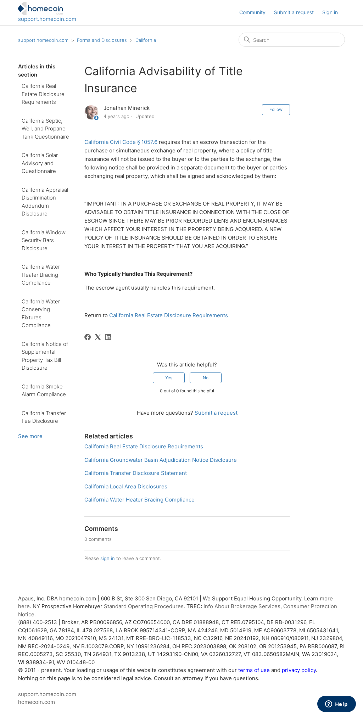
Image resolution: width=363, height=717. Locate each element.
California (145, 40)
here (24, 606)
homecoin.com (36, 702)
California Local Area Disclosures (125, 486)
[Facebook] (87, 337)
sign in (107, 558)
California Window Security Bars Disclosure (44, 240)
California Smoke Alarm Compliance (44, 390)
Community (252, 12)
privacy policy (299, 670)
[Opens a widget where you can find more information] (336, 704)
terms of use (254, 670)
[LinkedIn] (108, 337)
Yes (168, 377)
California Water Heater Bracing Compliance (41, 274)
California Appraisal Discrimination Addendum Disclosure (45, 201)
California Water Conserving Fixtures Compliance (41, 313)
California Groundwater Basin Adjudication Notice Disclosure (160, 459)
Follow (276, 109)
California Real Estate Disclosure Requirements (43, 94)
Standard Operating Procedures (144, 606)
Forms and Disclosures (102, 40)
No (205, 377)
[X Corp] (98, 337)
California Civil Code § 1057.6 (120, 142)
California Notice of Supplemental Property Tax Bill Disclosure (45, 356)
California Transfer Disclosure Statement (135, 473)
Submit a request (294, 12)
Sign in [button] (330, 12)
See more (30, 436)
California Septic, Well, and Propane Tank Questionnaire (45, 128)
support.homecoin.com (47, 19)
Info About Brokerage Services (241, 606)
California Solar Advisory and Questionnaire (40, 163)
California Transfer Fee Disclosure (44, 417)
